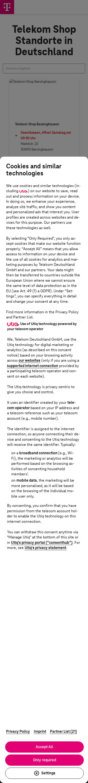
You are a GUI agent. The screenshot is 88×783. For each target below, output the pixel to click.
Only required (44, 760)
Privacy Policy (18, 731)
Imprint (40, 731)
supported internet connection (32, 365)
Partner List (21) (63, 731)
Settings (48, 773)
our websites (29, 360)
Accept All (44, 746)
